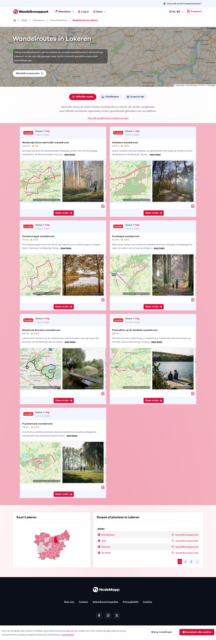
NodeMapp (211, 85)
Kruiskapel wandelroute (125, 236)
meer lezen (69, 154)
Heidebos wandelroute (125, 142)
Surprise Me (137, 96)
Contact (83, 602)
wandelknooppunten (187, 534)
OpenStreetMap (191, 85)
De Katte (106, 552)
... (197, 561)
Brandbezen (108, 534)
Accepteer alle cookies (198, 632)
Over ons (69, 602)
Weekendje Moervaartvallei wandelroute (45, 142)
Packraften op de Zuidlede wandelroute (135, 330)
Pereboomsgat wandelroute (38, 236)
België (24, 20)
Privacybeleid (130, 602)
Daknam (106, 546)
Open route (61, 212)
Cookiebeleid (67, 634)
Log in (85, 11)
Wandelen (64, 11)
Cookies (147, 602)
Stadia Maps (180, 85)
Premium (196, 11)
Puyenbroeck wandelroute (37, 423)
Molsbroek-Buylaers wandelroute (41, 330)
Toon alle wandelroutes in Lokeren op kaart (108, 118)
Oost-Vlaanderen (58, 20)
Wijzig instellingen (161, 632)
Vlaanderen (39, 20)
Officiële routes (84, 96)
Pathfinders (112, 96)
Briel (103, 540)
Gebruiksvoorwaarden (105, 602)
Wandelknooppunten (28, 73)
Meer (99, 11)
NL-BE (176, 11)
